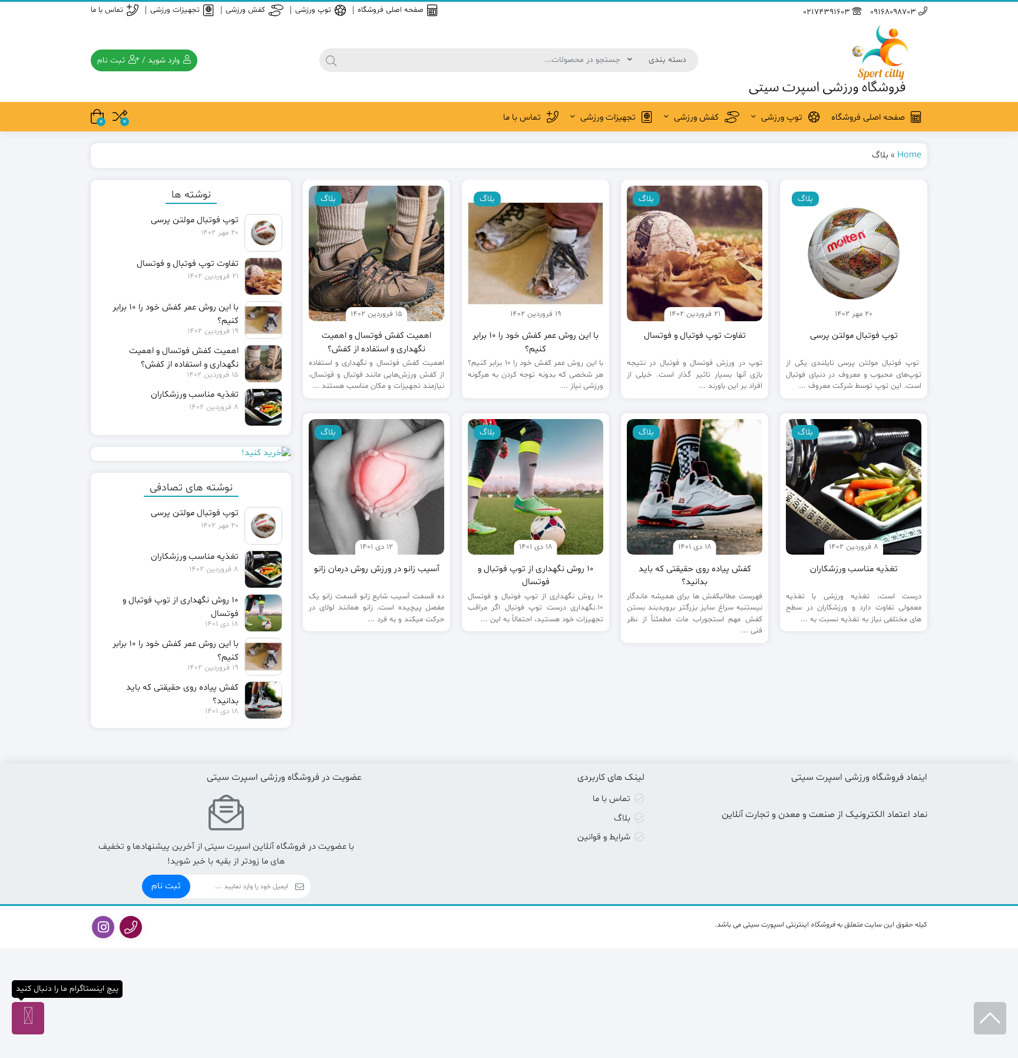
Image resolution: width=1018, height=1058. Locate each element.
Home (909, 155)
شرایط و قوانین (603, 837)
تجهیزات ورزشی (175, 10)
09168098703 (894, 12)
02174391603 (827, 12)
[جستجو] (331, 60)
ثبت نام (166, 886)
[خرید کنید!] (191, 454)
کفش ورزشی (245, 10)
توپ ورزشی (313, 10)
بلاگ (622, 818)
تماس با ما (107, 10)
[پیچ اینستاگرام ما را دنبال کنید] (28, 1018)
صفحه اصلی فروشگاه (391, 10)
